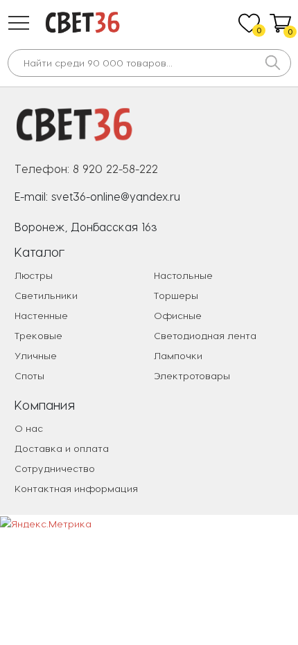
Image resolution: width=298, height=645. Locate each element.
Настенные (41, 315)
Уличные (36, 355)
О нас (29, 428)
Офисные (178, 315)
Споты (29, 375)
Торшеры (176, 295)
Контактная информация (76, 488)
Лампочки (178, 355)
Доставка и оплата (62, 448)
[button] (19, 23)
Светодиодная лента (205, 335)
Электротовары (192, 375)
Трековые (38, 335)
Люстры (34, 275)
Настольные (183, 275)
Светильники (46, 295)
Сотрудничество (55, 468)
